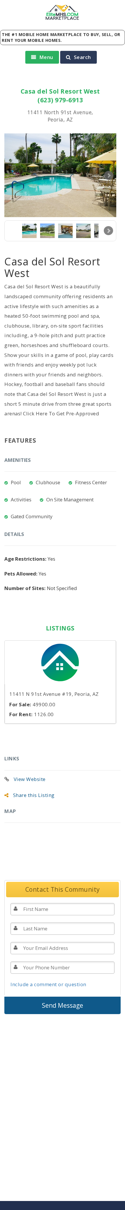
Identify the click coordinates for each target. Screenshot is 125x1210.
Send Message (62, 1005)
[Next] (108, 230)
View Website (30, 779)
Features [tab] (20, 440)
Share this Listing (34, 795)
